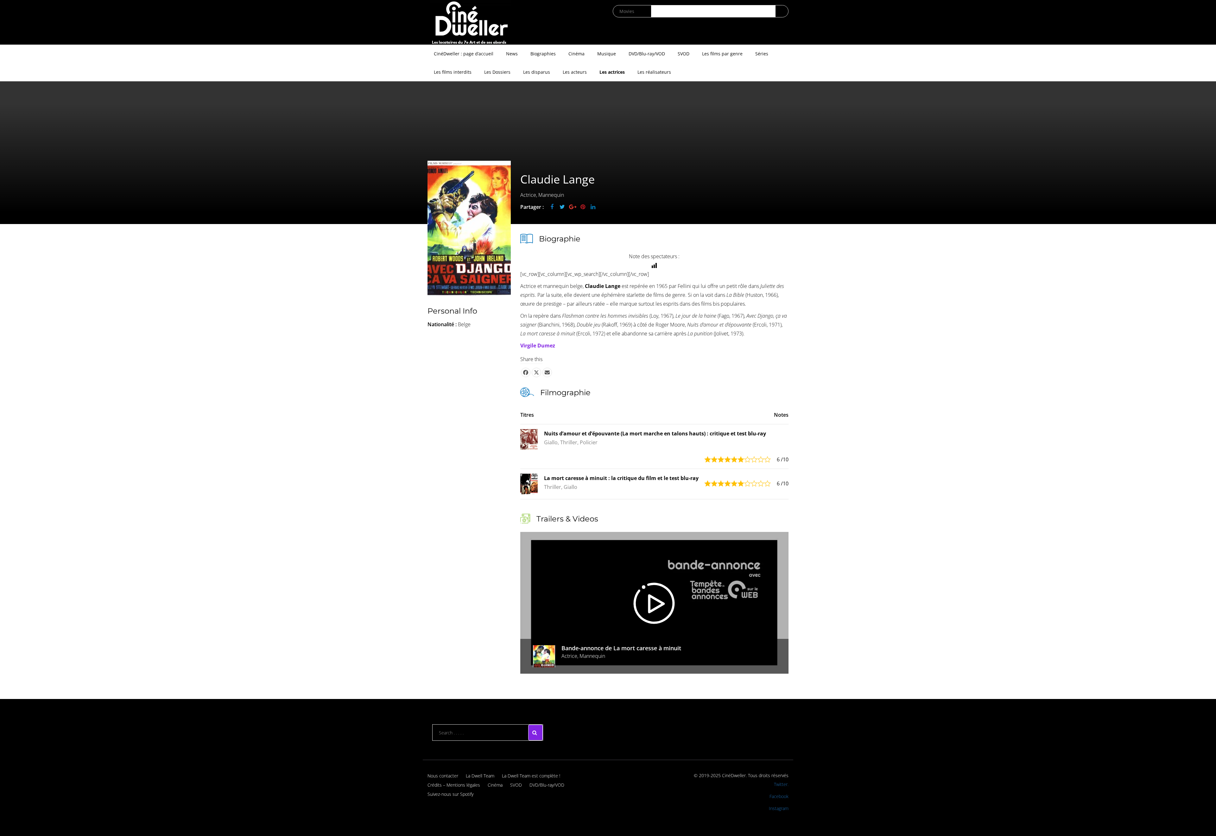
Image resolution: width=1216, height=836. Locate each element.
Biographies (543, 54)
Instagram (778, 808)
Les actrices (612, 72)
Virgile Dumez (537, 345)
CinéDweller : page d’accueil (463, 54)
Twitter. (781, 784)
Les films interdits (453, 72)
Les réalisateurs (654, 72)
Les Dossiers (497, 72)
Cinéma (576, 54)
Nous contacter (443, 776)
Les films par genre (722, 54)
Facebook (779, 796)
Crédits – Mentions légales (454, 785)
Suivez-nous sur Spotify (450, 794)
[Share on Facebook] (525, 372)
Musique (606, 54)
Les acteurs (575, 72)
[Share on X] (536, 372)
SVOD (683, 54)
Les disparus (536, 72)
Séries (761, 54)
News (512, 54)
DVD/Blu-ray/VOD (647, 54)
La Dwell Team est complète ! (531, 776)
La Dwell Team (480, 776)
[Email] (547, 372)
